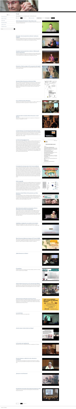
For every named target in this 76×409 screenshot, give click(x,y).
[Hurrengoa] (22, 18)
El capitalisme (19, 268)
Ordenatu (53, 18)
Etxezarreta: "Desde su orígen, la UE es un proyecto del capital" (28, 66)
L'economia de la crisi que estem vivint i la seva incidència (27, 166)
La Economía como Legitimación (22, 343)
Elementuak (3, 20)
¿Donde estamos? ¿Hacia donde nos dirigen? (25, 328)
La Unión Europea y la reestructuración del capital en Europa (28, 130)
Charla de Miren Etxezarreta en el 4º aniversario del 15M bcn (28, 283)
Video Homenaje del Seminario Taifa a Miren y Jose (26, 20)
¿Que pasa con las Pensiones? (22, 373)
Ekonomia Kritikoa (4, 22)
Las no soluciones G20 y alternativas (23, 100)
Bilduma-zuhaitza (3, 18)
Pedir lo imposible (19, 181)
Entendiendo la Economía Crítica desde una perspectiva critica (28, 388)
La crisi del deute (19, 313)
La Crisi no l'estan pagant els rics (22, 139)
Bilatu (14, 29)
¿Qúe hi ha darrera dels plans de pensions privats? (26, 298)
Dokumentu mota (3, 26)
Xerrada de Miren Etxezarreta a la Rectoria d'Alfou (26, 81)
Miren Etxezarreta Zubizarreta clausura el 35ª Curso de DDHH (28, 238)
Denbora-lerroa (3, 24)
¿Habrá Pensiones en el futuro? (22, 253)
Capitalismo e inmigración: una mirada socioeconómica (27, 223)
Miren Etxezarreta (4, 16)
